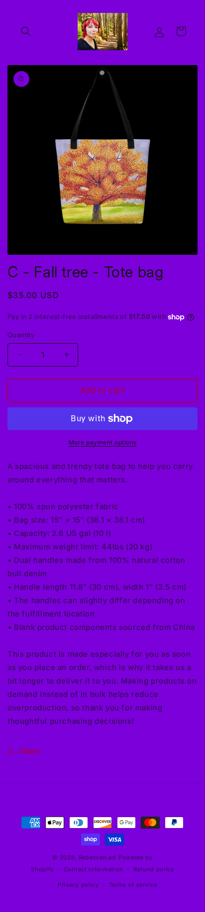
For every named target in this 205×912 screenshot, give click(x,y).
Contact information (93, 869)
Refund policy (153, 869)
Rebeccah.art (98, 857)
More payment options (103, 442)
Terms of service (133, 884)
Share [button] (29, 751)
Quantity (20, 335)
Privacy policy (78, 884)
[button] (26, 31)
